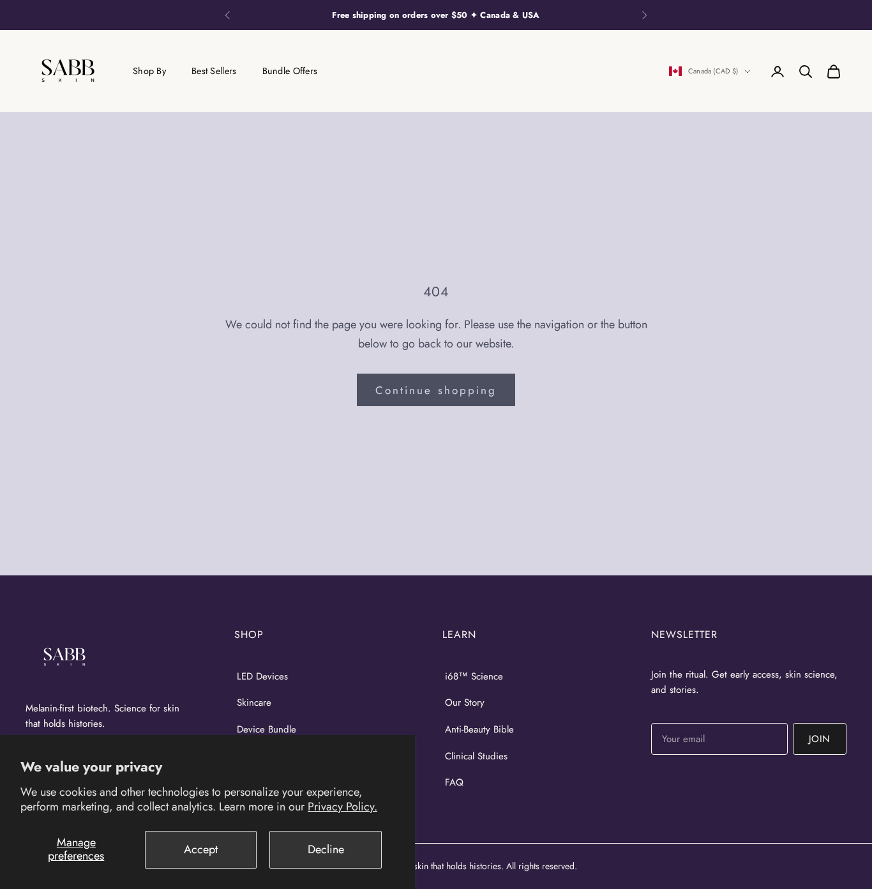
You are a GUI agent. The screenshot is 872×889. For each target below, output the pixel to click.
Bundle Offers (290, 71)
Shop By (149, 71)
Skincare (254, 702)
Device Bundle (266, 729)
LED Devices (262, 676)
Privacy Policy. (342, 806)
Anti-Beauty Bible (479, 729)
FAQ (454, 782)
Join (820, 739)
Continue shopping (436, 390)
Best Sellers (214, 71)
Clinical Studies (476, 756)
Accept (201, 849)
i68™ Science (474, 676)
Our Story (465, 702)
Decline (326, 849)
